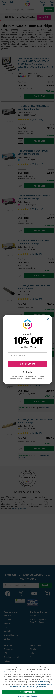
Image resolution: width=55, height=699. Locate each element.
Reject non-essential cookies (28, 696)
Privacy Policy (9, 672)
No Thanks (27, 372)
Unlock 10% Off (27, 364)
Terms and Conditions (44, 684)
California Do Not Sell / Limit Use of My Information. (27, 687)
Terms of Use (41, 378)
